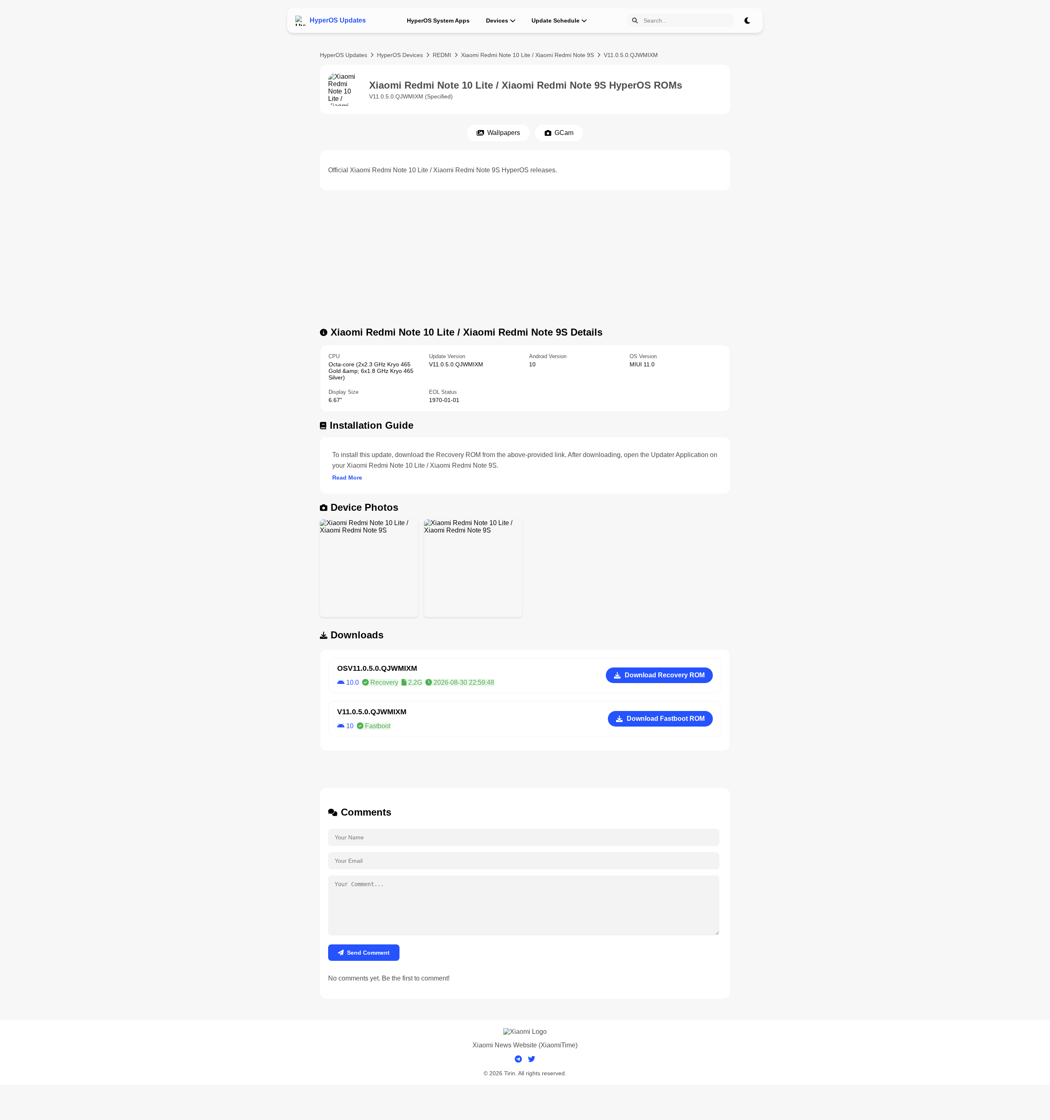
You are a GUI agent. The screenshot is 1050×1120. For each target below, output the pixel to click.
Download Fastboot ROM (666, 718)
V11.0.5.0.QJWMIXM (631, 55)
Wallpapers (503, 132)
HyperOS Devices (400, 55)
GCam (564, 132)
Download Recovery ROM (665, 675)
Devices (497, 20)
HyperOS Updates (343, 55)
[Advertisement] (525, 260)
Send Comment (368, 952)
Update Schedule (556, 20)
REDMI (442, 55)
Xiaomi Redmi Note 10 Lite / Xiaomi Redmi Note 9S (527, 55)
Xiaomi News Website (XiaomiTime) (525, 1045)
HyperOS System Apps (438, 20)
